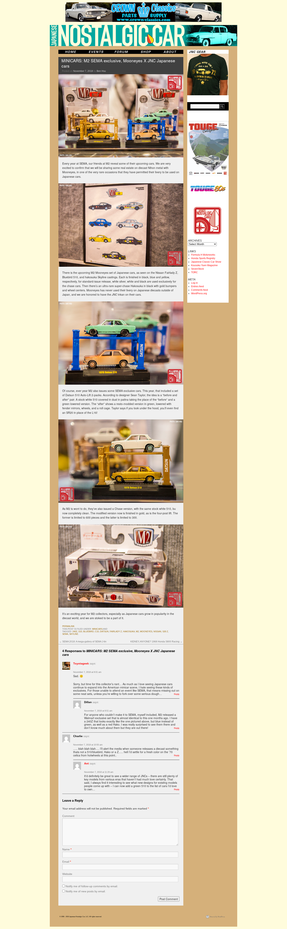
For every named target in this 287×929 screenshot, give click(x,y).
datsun (104, 631)
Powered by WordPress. (217, 917)
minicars (97, 629)
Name (66, 849)
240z (74, 631)
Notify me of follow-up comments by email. (92, 886)
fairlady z (116, 631)
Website (67, 874)
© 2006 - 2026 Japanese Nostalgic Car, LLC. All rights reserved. (81, 916)
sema (65, 634)
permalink (68, 626)
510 (80, 631)
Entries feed (197, 286)
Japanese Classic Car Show (206, 261)
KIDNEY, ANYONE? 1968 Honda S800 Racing (156, 641)
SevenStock (197, 268)
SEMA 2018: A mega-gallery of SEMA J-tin (82, 641)
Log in (194, 283)
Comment (68, 816)
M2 (137, 631)
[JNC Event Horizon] (96, 52)
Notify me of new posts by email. (86, 891)
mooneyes (146, 631)
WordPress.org (199, 293)
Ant (86, 763)
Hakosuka (129, 631)
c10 (97, 631)
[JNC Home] (70, 52)
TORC (194, 272)
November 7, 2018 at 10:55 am (87, 745)
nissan (157, 631)
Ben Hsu (101, 71)
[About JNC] (170, 52)
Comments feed (199, 290)
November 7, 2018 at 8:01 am (87, 672)
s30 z (165, 631)
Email (66, 861)
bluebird (88, 631)
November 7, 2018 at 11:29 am (98, 772)
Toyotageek (81, 663)
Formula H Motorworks (203, 254)
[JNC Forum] (121, 52)
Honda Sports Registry (203, 258)
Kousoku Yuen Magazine (204, 265)
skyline (73, 634)
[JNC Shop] (145, 52)
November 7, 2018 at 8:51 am (98, 711)
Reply (176, 694)
